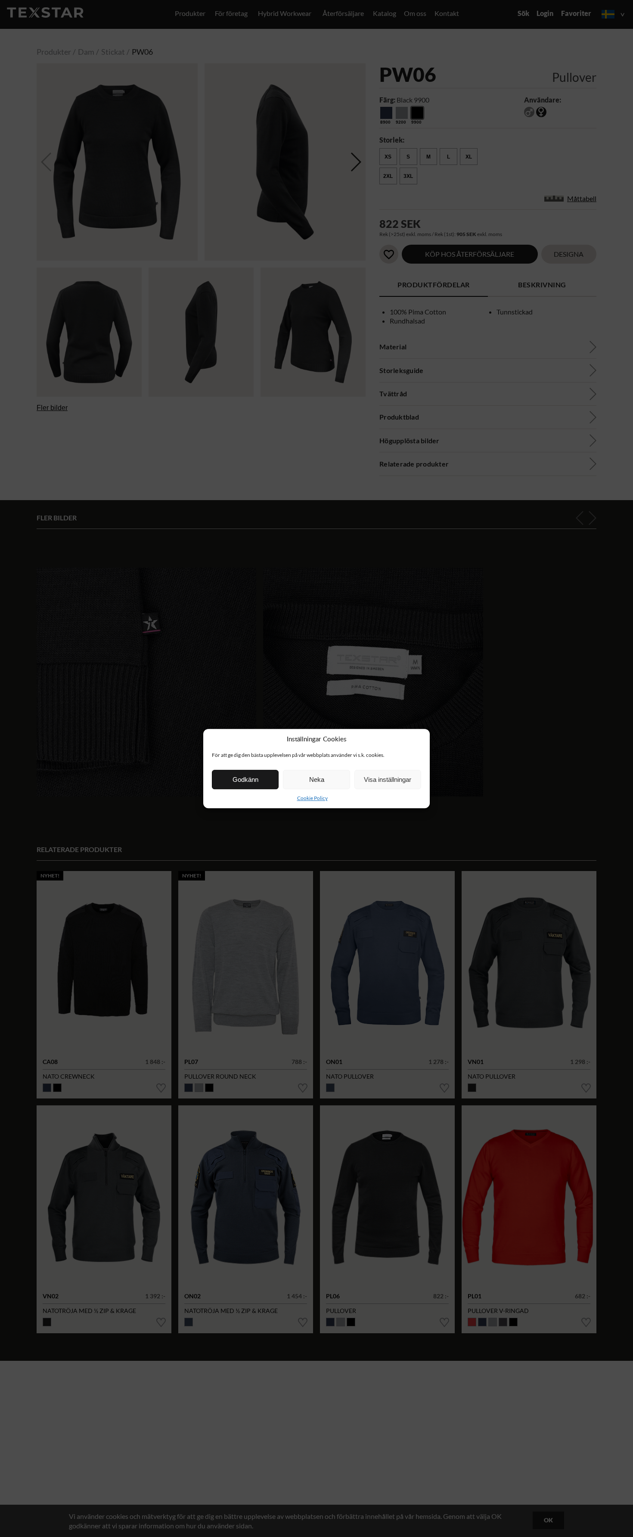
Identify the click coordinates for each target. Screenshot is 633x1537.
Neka (316, 779)
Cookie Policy (312, 798)
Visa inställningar (387, 779)
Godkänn (245, 779)
